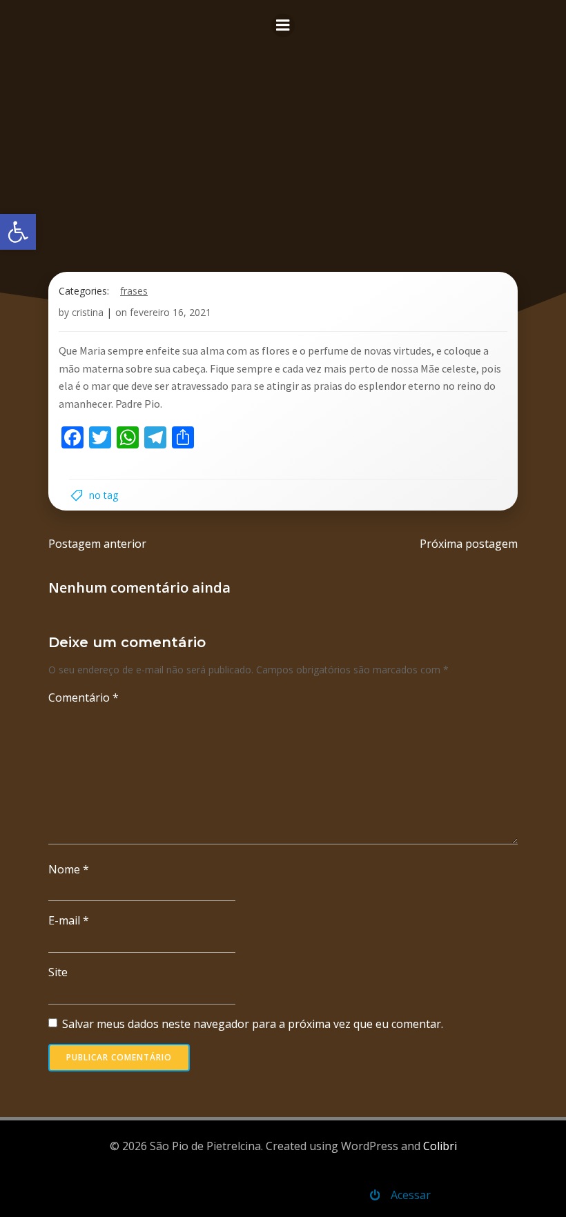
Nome (68, 869)
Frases (134, 290)
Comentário (83, 697)
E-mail (68, 920)
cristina (88, 312)
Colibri (440, 1146)
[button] (18, 232)
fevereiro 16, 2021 (170, 312)
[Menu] (283, 25)
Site (58, 972)
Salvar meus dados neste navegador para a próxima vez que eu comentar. (252, 1023)
